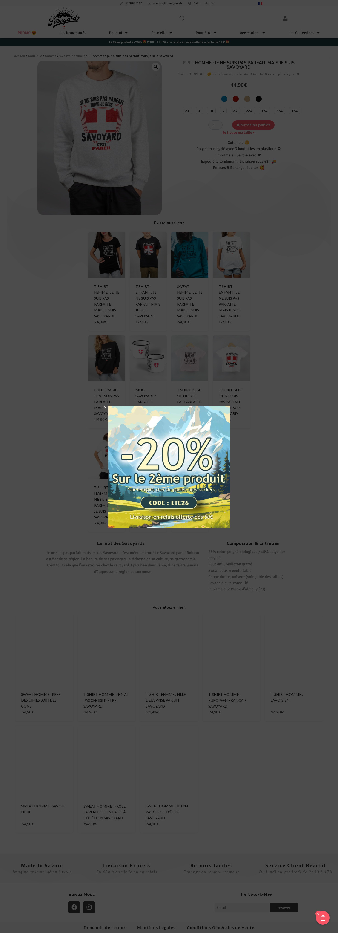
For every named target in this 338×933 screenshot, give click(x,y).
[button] (105, 407)
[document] (169, 466)
